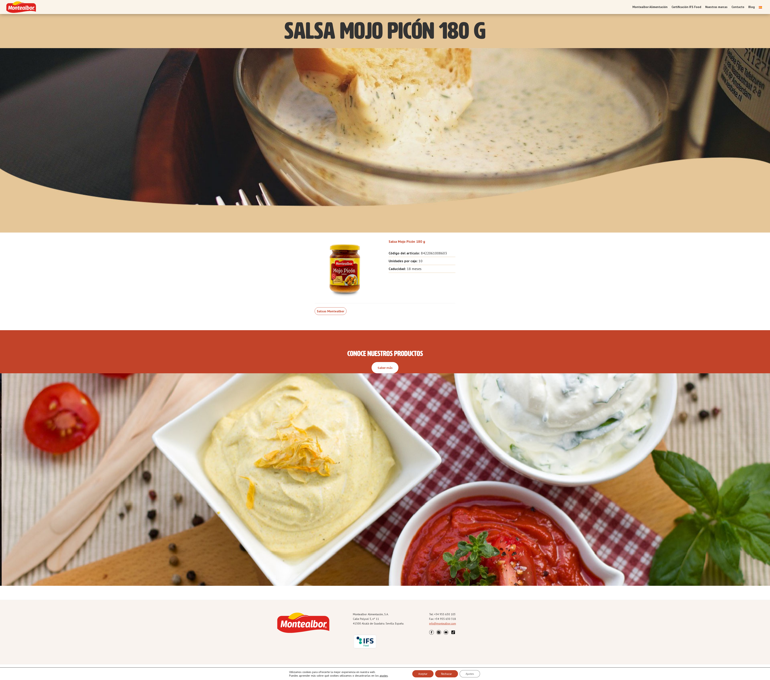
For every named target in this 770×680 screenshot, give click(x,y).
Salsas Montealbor (330, 311)
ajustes (384, 675)
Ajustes (470, 674)
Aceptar (423, 674)
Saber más (385, 368)
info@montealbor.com (442, 623)
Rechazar (446, 674)
